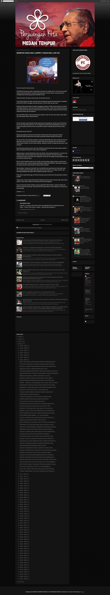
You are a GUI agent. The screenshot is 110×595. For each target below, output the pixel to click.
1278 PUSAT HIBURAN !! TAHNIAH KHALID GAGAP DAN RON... (37, 364)
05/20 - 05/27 (23, 532)
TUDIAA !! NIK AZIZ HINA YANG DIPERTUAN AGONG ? (35, 434)
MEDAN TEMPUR (78, 227)
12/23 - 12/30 (23, 348)
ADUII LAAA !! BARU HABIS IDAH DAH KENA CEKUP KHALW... (37, 468)
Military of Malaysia (88, 290)
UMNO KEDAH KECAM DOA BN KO (29, 394)
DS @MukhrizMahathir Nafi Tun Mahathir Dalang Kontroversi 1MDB (41, 284)
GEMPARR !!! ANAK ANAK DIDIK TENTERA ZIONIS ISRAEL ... (37, 429)
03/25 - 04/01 (23, 551)
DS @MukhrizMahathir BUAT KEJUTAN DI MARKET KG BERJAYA (85, 230)
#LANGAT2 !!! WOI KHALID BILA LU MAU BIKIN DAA (34, 389)
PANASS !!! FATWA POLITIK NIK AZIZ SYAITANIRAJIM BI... (36, 452)
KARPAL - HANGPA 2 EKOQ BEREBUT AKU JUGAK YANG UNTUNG (38, 382)
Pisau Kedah (77, 217)
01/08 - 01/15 (23, 576)
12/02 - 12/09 (23, 355)
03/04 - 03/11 (23, 558)
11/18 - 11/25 (23, 359)
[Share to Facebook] (48, 195)
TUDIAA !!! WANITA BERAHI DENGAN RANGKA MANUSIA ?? (36, 392)
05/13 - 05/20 (23, 534)
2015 (19, 336)
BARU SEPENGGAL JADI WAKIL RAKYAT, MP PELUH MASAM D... (38, 422)
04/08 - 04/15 (23, 546)
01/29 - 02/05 (23, 569)
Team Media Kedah (79, 238)
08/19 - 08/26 (23, 502)
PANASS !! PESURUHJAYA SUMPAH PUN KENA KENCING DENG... (38, 450)
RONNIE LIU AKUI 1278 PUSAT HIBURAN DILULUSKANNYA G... (37, 410)
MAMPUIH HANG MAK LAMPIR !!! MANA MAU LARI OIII (35, 375)
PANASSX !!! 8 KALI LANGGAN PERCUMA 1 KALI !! (34, 368)
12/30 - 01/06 (23, 345)
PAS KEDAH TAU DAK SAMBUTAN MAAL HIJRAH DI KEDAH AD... (38, 441)
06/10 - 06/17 (23, 525)
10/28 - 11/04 (23, 478)
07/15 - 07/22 (23, 513)
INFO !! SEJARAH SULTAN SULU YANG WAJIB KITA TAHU (39, 292)
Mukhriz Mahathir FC (79, 185)
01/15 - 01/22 (23, 574)
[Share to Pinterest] (50, 195)
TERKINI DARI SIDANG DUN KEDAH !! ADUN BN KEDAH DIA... (37, 403)
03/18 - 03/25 (23, 553)
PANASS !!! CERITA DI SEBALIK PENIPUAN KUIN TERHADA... (37, 438)
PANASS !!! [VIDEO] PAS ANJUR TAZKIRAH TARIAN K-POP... (36, 448)
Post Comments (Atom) (46, 224)
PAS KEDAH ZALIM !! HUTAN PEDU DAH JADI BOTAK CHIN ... (37, 436)
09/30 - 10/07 (23, 488)
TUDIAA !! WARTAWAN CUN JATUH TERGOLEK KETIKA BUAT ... (38, 471)
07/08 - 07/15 (23, 516)
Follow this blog (83, 119)
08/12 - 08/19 (23, 504)
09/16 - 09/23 (23, 492)
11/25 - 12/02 (23, 357)
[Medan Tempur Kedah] (73, 151)
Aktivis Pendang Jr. (79, 206)
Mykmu (23, 191)
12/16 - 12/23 (23, 350)
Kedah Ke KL (77, 175)
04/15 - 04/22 (23, 544)
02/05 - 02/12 (23, 567)
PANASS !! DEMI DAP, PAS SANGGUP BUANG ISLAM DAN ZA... (37, 417)
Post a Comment (22, 213)
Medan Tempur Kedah (77, 150)
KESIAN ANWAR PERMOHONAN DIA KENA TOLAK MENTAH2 (37, 380)
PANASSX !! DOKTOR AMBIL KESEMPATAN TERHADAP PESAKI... (38, 427)
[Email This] (44, 195)
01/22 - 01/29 (23, 571)
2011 (19, 581)
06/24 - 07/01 (23, 520)
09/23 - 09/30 (23, 490)
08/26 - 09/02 (23, 499)
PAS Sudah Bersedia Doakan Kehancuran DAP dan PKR (35, 406)
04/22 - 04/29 (23, 541)
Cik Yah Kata (77, 248)
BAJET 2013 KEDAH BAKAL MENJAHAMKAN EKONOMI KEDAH (37, 361)
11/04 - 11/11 (23, 476)
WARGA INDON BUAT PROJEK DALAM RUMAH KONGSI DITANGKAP (39, 373)
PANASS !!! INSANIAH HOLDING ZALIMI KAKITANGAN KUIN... (37, 443)
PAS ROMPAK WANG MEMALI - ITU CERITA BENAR (34, 415)
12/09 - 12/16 (23, 352)
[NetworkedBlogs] (83, 117)
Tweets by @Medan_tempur (79, 109)
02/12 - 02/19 (23, 565)
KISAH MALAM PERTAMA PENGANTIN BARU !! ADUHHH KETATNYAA (42, 240)
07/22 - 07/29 (23, 511)
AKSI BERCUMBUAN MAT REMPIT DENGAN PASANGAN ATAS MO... (39, 371)
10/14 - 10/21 (23, 483)
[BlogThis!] (45, 195)
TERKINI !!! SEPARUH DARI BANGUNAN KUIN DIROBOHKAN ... (37, 457)
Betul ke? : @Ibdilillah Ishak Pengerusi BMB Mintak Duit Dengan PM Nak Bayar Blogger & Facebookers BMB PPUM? (86, 252)
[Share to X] (47, 195)
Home (43, 220)
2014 (19, 339)
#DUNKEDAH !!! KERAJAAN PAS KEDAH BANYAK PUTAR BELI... (38, 385)
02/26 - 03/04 (23, 560)
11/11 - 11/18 (23, 474)
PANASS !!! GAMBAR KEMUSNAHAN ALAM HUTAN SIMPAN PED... (38, 366)
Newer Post (20, 220)
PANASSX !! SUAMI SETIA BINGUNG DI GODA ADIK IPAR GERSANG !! (42, 247)
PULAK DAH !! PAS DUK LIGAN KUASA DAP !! (32, 401)
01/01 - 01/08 (23, 578)
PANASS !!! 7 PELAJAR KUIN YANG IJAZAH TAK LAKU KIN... (36, 408)
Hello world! (87, 292)
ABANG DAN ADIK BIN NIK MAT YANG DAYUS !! (33, 420)
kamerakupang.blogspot (80, 196)
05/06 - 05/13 (23, 537)
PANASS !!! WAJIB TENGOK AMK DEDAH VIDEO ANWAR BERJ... (38, 431)
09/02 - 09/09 (23, 497)
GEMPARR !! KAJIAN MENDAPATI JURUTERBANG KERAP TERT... (38, 387)
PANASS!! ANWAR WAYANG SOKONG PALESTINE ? (34, 399)
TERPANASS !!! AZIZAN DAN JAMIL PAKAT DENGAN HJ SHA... (37, 424)
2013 (19, 341)
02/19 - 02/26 (23, 562)
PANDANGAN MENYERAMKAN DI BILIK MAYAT (33, 445)
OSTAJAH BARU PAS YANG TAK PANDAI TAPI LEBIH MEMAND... (38, 462)
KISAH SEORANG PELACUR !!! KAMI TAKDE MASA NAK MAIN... (37, 413)
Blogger (82, 591)
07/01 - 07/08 (23, 518)
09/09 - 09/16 (23, 495)
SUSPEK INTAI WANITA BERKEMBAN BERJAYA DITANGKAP (37, 455)
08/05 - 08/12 (23, 506)
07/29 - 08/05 (23, 509)
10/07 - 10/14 (23, 485)
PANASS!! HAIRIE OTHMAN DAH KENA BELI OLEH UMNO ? (36, 378)
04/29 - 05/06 (23, 539)
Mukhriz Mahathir (87, 299)
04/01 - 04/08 (23, 548)
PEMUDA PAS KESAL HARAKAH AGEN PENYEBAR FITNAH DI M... (38, 459)
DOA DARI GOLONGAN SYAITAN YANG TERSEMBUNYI (35, 466)
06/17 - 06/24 (23, 523)
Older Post (64, 220)
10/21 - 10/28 (23, 481)
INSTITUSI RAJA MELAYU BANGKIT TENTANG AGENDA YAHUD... (38, 464)
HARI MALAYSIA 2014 (87, 302)
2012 (19, 343)
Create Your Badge (76, 152)
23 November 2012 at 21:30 (27, 209)
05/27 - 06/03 (23, 530)
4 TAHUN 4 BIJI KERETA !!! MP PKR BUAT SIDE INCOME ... (36, 396)
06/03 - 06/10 (23, 527)
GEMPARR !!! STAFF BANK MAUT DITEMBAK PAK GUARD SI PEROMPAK (43, 262)
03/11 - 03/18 (23, 555)
